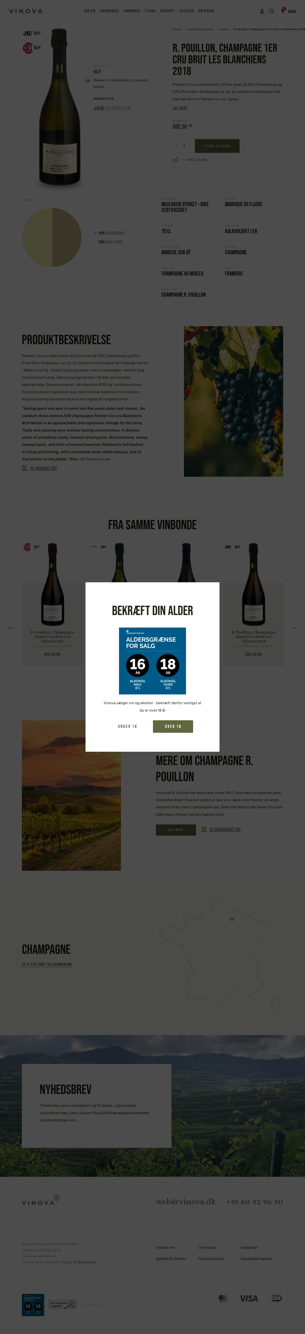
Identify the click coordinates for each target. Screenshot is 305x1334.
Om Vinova (206, 11)
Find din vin (165, 1248)
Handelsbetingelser (256, 1259)
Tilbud (150, 11)
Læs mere (180, 108)
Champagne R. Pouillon (183, 295)
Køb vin (90, 11)
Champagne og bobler (199, 29)
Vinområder (109, 11)
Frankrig (224, 29)
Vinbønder (131, 11)
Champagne (236, 252)
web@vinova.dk (186, 1201)
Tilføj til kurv (217, 146)
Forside (177, 29)
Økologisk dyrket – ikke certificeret (185, 207)
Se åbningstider (85, 1262)
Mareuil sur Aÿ (175, 252)
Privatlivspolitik (211, 1259)
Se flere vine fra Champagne (47, 964)
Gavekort (167, 11)
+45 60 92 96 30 (254, 1201)
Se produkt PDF (43, 468)
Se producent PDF (225, 829)
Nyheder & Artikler (171, 1259)
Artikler (187, 11)
